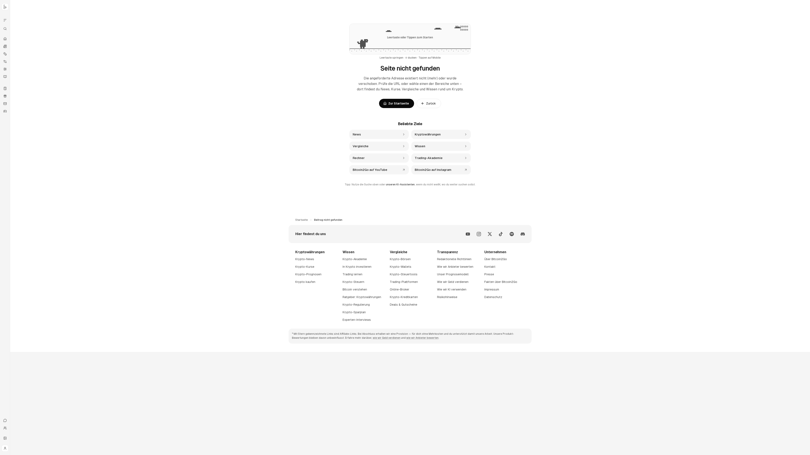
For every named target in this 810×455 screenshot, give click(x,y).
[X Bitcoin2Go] (490, 234)
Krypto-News (304, 259)
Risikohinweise (447, 297)
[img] (410, 39)
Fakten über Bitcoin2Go (500, 282)
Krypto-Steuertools (403, 274)
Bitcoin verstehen (355, 289)
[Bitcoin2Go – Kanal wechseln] (5, 6)
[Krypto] (5, 54)
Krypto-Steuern (353, 282)
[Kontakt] (5, 420)
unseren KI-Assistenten (400, 184)
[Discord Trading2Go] (523, 234)
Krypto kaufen (305, 282)
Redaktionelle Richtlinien (454, 259)
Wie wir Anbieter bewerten (455, 266)
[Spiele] (5, 111)
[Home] (5, 38)
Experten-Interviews (357, 319)
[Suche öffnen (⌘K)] (5, 28)
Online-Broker (399, 289)
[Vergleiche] (5, 61)
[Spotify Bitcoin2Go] (512, 234)
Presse (489, 274)
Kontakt (489, 266)
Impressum (491, 289)
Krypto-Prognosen (308, 274)
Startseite (301, 219)
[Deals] (5, 96)
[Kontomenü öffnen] (5, 448)
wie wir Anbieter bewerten (422, 337)
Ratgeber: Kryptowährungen (362, 297)
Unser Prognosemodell (453, 274)
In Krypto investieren (357, 266)
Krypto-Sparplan (354, 312)
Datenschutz (493, 297)
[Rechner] (5, 88)
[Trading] (5, 69)
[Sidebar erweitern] (5, 438)
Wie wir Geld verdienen (452, 282)
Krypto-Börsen (400, 259)
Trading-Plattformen (404, 282)
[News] (5, 46)
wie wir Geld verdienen (386, 337)
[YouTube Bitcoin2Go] (468, 234)
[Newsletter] (5, 103)
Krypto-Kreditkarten (404, 297)
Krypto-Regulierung (356, 304)
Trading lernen (352, 274)
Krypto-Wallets (400, 266)
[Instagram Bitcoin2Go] (479, 234)
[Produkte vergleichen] (5, 20)
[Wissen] (5, 76)
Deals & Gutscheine (403, 304)
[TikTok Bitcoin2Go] (501, 234)
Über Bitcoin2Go (495, 259)
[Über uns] (5, 428)
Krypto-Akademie (355, 259)
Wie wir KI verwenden (451, 289)
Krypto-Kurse (304, 266)
